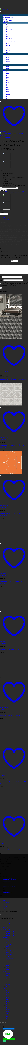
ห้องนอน (8, 56)
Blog (4, 904)
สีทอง (7, 77)
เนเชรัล (7, 68)
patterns (5, 22)
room (4, 54)
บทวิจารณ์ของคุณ (5, 264)
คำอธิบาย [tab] (5, 217)
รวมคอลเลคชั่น (6, 924)
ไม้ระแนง (8, 33)
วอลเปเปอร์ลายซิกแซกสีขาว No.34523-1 (9, 649)
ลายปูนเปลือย (9, 29)
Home (4, 922)
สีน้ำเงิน (8, 79)
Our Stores (6, 902)
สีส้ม (7, 84)
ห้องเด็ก (8, 61)
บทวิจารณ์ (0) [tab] (6, 219)
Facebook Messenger (8, 1028)
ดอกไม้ (7, 40)
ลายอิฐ (7, 24)
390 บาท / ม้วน (9, 20)
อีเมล (1, 280)
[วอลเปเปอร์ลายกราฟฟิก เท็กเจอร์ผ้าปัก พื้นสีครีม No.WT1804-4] (6, 167)
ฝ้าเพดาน (8, 35)
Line (14, 1039)
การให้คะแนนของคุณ (5, 261)
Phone (4, 1041)
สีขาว (7, 98)
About (4, 900)
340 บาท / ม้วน (9, 17)
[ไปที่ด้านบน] (0, 914)
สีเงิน (7, 86)
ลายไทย (8, 50)
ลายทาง (8, 45)
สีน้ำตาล (8, 94)
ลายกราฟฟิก (9, 38)
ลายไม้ (7, 31)
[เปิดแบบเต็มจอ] (2, 1022)
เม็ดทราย (8, 28)
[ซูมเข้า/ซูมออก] (0, 1022)
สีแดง (7, 91)
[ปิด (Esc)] (5, 1022)
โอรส (7, 93)
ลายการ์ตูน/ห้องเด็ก (10, 42)
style (4, 65)
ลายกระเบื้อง (9, 36)
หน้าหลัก (2, 137)
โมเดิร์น (22, 192)
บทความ (5, 926)
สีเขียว (7, 96)
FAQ (4, 908)
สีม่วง (7, 82)
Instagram (6, 1043)
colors (4, 70)
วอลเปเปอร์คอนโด (7, 892)
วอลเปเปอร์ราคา (7, 881)
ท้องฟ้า (7, 43)
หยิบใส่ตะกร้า (3, 190)
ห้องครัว (8, 59)
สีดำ (7, 75)
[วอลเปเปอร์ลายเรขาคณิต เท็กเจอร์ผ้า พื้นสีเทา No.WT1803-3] (6, 159)
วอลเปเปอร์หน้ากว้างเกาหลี (9, 879)
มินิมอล (7, 66)
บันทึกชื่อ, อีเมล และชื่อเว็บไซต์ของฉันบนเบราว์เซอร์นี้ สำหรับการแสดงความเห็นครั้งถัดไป (13, 284)
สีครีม (7, 72)
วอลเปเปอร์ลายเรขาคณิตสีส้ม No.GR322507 (11, 715)
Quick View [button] (3, 373)
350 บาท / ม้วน (9, 19)
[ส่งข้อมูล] (6, 23)
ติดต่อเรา (5, 21)
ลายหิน (7, 26)
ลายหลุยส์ (8, 47)
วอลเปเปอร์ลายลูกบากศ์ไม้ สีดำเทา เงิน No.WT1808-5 (13, 379)
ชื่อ (1, 277)
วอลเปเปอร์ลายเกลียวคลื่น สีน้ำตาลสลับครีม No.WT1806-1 (14, 850)
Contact (5, 906)
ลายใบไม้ (8, 49)
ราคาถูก (8, 63)
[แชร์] (3, 1022)
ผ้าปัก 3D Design (9, 192)
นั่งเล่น (7, 57)
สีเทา (7, 87)
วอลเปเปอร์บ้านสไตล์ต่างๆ (9, 886)
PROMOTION (6, 15)
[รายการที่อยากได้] (0, 101)
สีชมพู (7, 73)
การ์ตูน (7, 52)
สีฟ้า (7, 80)
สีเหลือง (8, 89)
